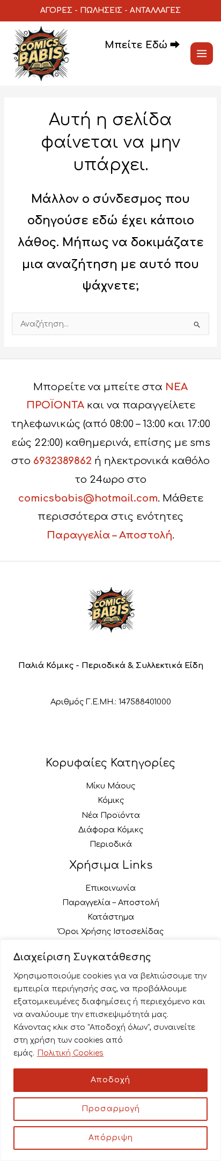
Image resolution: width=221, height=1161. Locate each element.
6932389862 (62, 461)
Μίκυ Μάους (110, 785)
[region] (110, 1050)
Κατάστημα (110, 917)
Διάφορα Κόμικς (110, 829)
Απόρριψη (111, 1138)
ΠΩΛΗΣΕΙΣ (101, 10)
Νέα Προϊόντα (111, 815)
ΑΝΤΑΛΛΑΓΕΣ (155, 10)
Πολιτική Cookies (70, 1053)
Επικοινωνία (110, 888)
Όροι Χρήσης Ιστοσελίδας (111, 931)
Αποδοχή (110, 1080)
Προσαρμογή (111, 1109)
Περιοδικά (111, 844)
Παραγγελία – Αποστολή (109, 535)
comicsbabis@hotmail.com (88, 498)
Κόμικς (111, 800)
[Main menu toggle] (201, 53)
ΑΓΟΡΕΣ (56, 10)
